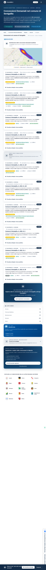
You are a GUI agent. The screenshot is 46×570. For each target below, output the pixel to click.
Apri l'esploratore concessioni (22, 298)
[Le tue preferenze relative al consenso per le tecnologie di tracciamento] (45, 427)
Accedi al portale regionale (13, 363)
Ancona (31, 32)
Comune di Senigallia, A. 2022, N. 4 (15, 250)
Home (5, 32)
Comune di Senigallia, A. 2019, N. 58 (15, 206)
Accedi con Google (29, 567)
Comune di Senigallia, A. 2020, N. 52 (15, 117)
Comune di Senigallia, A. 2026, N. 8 (15, 95)
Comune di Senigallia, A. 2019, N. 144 (16, 186)
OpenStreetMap (34, 65)
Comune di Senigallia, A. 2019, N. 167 (16, 165)
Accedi (36, 2)
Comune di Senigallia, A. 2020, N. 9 (15, 74)
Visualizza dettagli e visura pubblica (15, 87)
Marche (25, 32)
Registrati (38, 567)
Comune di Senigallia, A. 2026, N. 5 (15, 231)
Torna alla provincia (23, 366)
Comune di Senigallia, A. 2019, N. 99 (15, 269)
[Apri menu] (41, 2)
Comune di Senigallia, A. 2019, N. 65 (15, 134)
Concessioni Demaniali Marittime (15, 32)
